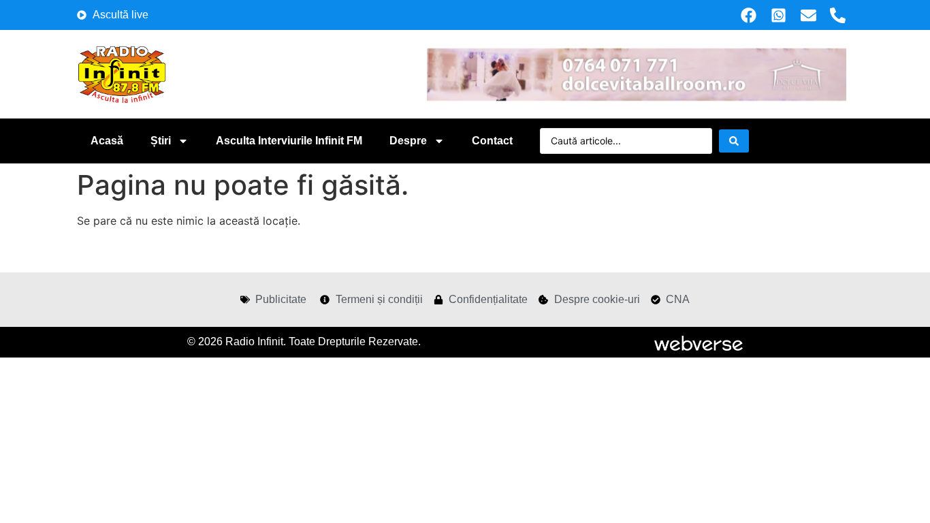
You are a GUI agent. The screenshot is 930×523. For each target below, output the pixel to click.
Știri (160, 140)
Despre (408, 140)
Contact (492, 140)
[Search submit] (734, 141)
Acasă (107, 140)
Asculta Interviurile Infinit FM (289, 140)
